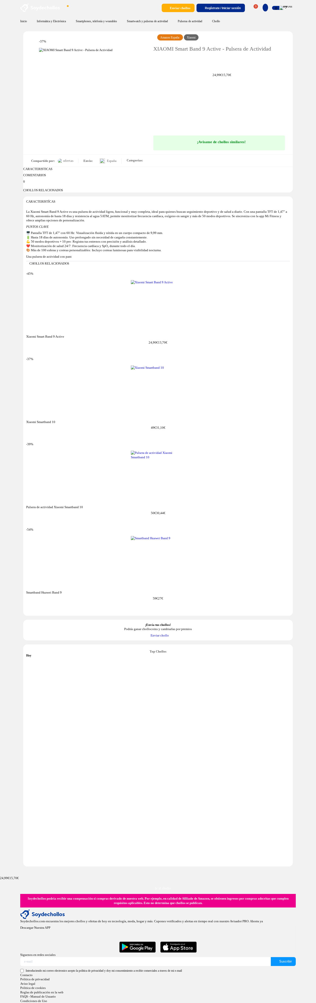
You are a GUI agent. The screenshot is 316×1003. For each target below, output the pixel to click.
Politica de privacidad (35, 979)
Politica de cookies (33, 988)
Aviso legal (27, 983)
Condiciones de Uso (33, 1001)
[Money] (286, 8)
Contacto (26, 975)
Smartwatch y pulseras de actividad (147, 21)
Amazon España (170, 37)
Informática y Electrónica (51, 21)
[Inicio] (40, 11)
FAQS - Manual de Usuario (38, 996)
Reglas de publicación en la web (41, 992)
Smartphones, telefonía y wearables (96, 21)
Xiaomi (191, 37)
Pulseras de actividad (190, 21)
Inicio (23, 21)
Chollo (216, 21)
